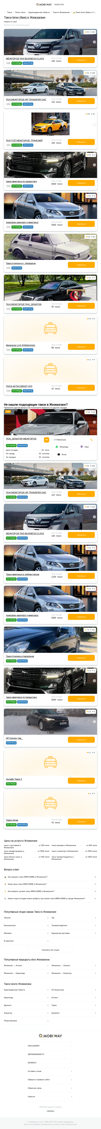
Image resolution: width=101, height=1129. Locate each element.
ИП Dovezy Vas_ (14, 738)
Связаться (81, 60)
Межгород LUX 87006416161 (20, 345)
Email (64, 454)
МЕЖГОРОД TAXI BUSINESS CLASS (25, 58)
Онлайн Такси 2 (14, 779)
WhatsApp (64, 447)
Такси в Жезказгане (61, 12)
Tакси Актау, (12, 820)
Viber (87, 447)
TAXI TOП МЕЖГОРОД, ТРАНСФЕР (24, 140)
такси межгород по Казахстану (21, 181)
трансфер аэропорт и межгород (22, 222)
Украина (50, 1111)
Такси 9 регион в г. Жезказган (21, 263)
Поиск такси (20, 12)
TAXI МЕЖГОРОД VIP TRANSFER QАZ (26, 99)
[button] (49, 53)
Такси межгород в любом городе (22, 574)
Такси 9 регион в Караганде (20, 656)
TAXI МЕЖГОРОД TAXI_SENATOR (23, 304)
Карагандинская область (39, 12)
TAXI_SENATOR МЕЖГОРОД (21, 438)
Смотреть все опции (50, 950)
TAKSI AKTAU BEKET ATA (19, 386)
